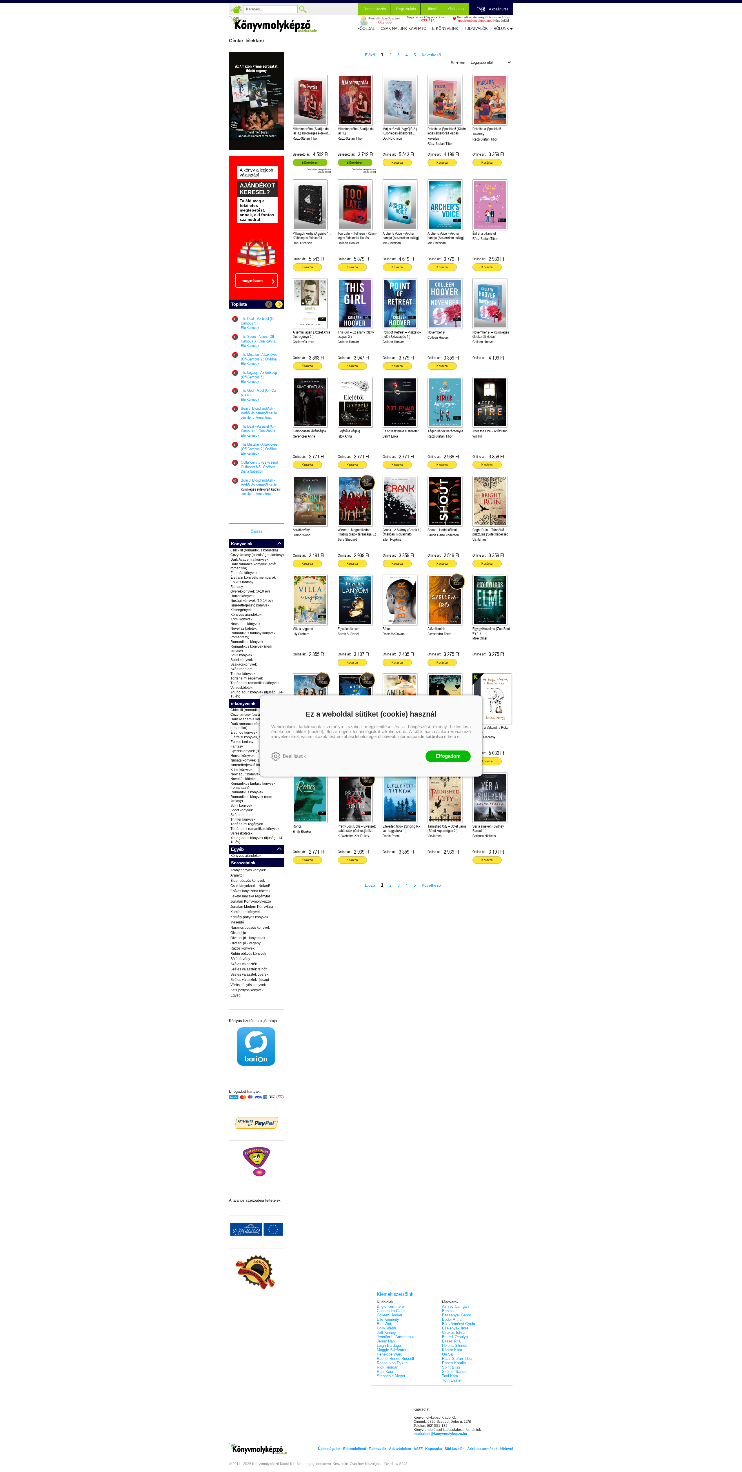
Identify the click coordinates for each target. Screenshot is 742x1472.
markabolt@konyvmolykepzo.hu (440, 1434)
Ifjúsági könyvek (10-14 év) (251, 601)
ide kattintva (430, 736)
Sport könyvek (241, 660)
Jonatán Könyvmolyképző (250, 901)
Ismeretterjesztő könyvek (249, 605)
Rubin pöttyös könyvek (248, 954)
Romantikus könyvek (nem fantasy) (251, 648)
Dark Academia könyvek (249, 560)
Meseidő (237, 922)
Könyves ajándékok (245, 615)
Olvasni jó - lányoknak (247, 938)
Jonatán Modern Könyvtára (251, 907)
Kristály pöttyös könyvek (249, 917)
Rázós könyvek (242, 948)
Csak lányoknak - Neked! (250, 886)
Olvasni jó (238, 933)
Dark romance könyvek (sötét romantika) (253, 566)
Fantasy (236, 587)
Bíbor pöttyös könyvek (247, 881)
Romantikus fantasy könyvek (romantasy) (252, 635)
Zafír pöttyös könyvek (246, 990)
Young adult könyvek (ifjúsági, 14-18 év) (256, 694)
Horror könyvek (242, 596)
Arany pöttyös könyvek (248, 870)
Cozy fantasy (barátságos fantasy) (257, 555)
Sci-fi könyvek (241, 655)
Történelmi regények (246, 678)
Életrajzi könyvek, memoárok (253, 577)
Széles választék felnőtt (248, 969)
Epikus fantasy (241, 582)
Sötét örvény (240, 959)
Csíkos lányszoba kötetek (250, 891)
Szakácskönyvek (243, 664)
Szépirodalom (241, 669)
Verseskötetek (241, 688)
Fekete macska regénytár (250, 896)
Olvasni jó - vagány (245, 943)
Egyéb (235, 995)
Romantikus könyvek (246, 642)
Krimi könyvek (241, 619)
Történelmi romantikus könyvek (254, 683)
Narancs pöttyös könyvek (250, 928)
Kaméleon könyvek (245, 912)
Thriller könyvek (242, 674)
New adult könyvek (245, 624)
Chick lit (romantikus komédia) (254, 550)
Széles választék (243, 964)
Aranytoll (237, 875)
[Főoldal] (236, 9)
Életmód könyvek (243, 573)
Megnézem (252, 280)
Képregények (241, 610)
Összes (256, 531)
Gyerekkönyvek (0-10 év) (250, 591)
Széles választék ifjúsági (249, 980)
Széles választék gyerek (249, 974)
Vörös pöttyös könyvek (248, 985)
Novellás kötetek (243, 628)
